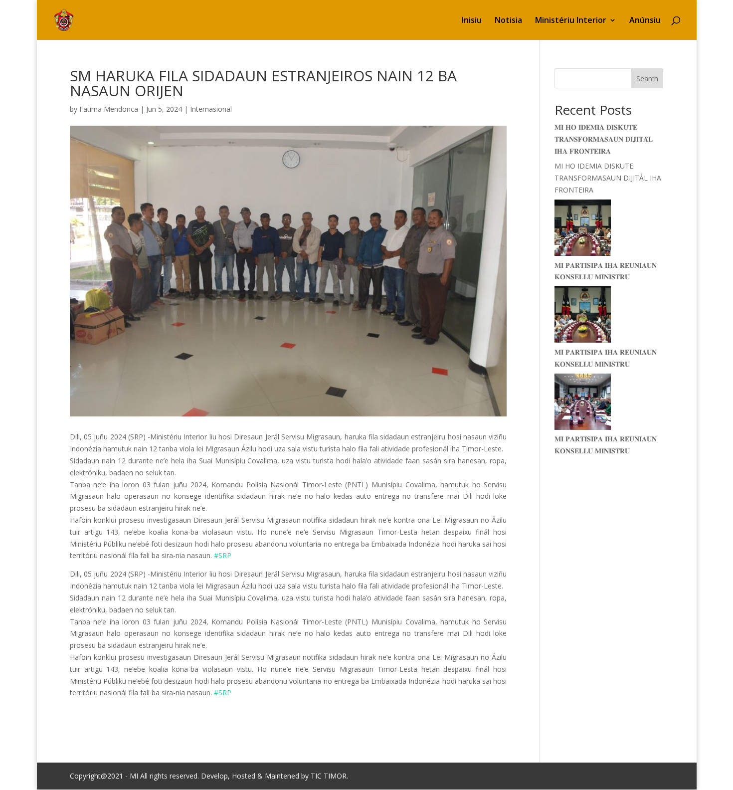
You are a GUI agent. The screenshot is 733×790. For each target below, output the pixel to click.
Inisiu (472, 20)
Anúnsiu (645, 20)
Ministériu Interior (570, 20)
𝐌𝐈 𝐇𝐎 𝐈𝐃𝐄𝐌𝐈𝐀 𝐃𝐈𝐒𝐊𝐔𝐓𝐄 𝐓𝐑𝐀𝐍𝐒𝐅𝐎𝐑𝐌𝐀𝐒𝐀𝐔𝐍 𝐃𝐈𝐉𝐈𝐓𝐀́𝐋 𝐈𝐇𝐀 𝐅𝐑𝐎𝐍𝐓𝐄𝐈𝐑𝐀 (603, 139)
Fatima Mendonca (108, 109)
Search (647, 78)
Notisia (508, 20)
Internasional (211, 109)
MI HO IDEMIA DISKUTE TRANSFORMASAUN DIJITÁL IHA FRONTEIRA (607, 178)
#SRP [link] (222, 555)
